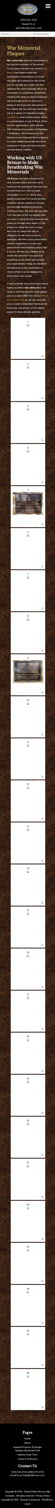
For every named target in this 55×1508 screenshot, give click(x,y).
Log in (28, 1503)
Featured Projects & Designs (27, 1447)
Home (27, 1438)
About (27, 1443)
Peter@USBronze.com (33, 1475)
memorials (24, 194)
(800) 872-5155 (36, 1472)
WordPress (47, 1499)
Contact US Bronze (27, 1459)
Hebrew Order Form (27, 1454)
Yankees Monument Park (27, 1450)
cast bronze (13, 117)
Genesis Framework (30, 1499)
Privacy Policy (43, 1495)
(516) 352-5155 (28, 20)
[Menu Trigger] (48, 6)
